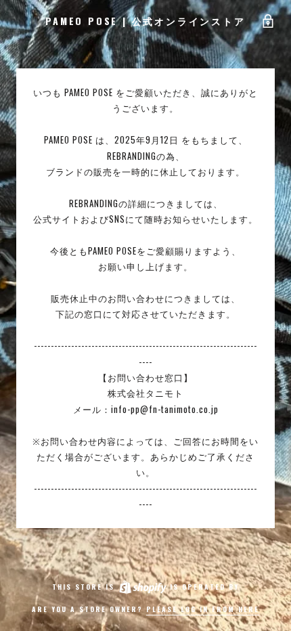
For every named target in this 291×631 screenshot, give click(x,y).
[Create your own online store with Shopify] (142, 587)
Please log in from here (202, 609)
